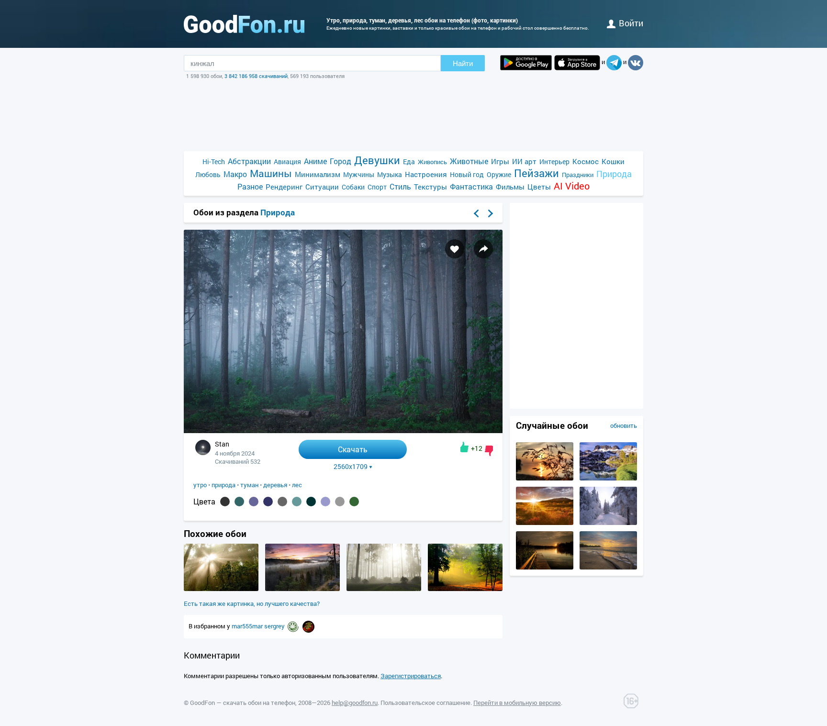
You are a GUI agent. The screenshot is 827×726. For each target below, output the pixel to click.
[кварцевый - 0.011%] (340, 501)
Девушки (377, 160)
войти (631, 23)
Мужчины (358, 174)
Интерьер (554, 161)
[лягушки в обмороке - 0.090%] (297, 501)
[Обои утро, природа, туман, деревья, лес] (343, 430)
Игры (500, 161)
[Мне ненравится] (489, 451)
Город (340, 161)
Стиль (400, 186)
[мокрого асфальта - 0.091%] (282, 501)
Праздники (577, 174)
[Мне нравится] (464, 447)
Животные (469, 161)
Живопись (432, 161)
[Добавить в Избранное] (454, 248)
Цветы (539, 186)
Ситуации (322, 186)
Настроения (426, 174)
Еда (409, 161)
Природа (614, 173)
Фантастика (471, 186)
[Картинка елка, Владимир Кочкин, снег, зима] (608, 522)
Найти (463, 63)
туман (249, 484)
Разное (250, 186)
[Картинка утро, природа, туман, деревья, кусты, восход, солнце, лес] (383, 588)
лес (297, 484)
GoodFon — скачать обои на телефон (242, 702)
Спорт (377, 186)
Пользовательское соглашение (425, 702)
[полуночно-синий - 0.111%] (268, 501)
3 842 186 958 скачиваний (256, 75)
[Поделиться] (483, 248)
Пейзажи (536, 173)
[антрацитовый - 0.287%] (225, 501)
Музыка (389, 174)
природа (223, 484)
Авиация (287, 161)
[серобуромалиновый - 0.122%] (253, 501)
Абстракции (249, 161)
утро (200, 484)
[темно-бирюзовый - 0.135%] (239, 501)
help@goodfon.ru (355, 702)
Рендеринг (284, 186)
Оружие (499, 174)
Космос (585, 161)
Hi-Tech (213, 161)
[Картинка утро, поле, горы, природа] (544, 522)
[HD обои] (526, 62)
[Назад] (476, 213)
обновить (623, 425)
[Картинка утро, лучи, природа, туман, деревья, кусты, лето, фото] (221, 588)
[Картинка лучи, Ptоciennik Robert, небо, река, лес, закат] (544, 567)
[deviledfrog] (308, 626)
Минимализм (317, 174)
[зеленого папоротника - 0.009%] (354, 501)
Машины (271, 173)
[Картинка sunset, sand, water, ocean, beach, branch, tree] (608, 567)
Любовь (208, 174)
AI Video (572, 185)
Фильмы (510, 186)
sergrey (275, 626)
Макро (235, 174)
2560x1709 (351, 466)
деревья (275, 484)
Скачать (353, 449)
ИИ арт (524, 161)
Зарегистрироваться (410, 675)
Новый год (467, 174)
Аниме (315, 161)
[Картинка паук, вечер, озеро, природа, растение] (544, 478)
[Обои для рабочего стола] (244, 24)
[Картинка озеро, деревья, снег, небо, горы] (608, 478)
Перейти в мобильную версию (517, 702)
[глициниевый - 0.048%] (325, 501)
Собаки (353, 186)
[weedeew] (294, 626)
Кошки (613, 161)
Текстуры (430, 186)
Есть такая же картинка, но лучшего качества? (252, 603)
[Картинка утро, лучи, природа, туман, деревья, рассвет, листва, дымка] (465, 588)
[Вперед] (490, 213)
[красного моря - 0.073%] (311, 501)
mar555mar (248, 626)
